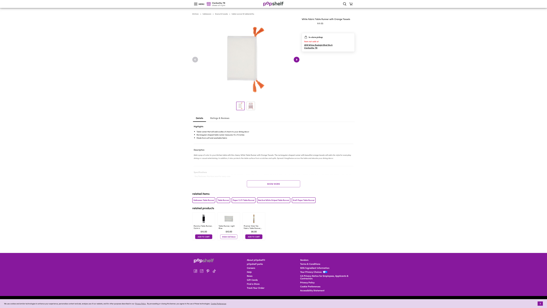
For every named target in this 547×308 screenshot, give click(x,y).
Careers (251, 268)
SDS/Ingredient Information (314, 268)
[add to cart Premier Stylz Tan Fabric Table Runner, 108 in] (253, 236)
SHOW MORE (273, 183)
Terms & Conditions (310, 264)
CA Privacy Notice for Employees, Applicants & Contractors (324, 277)
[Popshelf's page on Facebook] (195, 271)
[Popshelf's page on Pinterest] (208, 271)
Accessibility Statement (312, 290)
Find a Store (253, 284)
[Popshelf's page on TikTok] (214, 271)
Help (249, 272)
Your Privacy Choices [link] (311, 272)
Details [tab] (199, 118)
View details (229, 236)
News (249, 276)
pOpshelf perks (255, 264)
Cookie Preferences (218, 303)
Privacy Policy (140, 303)
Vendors (304, 260)
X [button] (540, 303)
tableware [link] (207, 14)
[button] (536, 303)
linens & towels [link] (221, 14)
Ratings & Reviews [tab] (219, 118)
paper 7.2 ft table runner (243, 200)
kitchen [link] (195, 14)
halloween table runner (203, 200)
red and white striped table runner (273, 200)
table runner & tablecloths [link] (243, 14)
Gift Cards (252, 280)
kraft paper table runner (304, 200)
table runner (223, 200)
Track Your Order (255, 288)
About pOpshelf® (256, 260)
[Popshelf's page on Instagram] (201, 271)
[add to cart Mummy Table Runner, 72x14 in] (203, 236)
